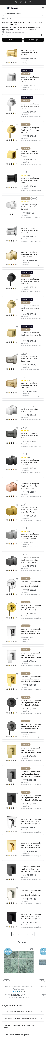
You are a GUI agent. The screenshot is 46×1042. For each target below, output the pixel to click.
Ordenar (32, 40)
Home (3, 18)
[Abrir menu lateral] (3, 8)
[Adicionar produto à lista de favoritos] (17, 48)
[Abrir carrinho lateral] (43, 8)
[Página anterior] (9, 934)
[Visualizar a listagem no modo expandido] (43, 35)
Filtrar (10, 40)
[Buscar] (41, 13)
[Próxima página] (37, 934)
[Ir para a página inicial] (12, 8)
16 (32, 934)
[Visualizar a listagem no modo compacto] (41, 35)
